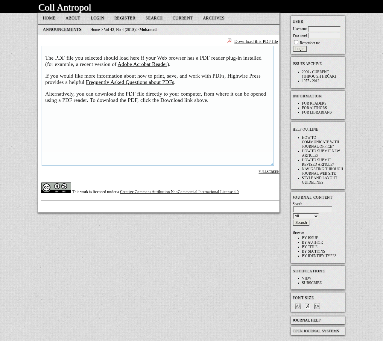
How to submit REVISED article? (318, 162)
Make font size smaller (298, 305)
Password (300, 35)
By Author (312, 242)
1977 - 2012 (310, 81)
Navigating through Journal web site (322, 171)
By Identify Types (319, 256)
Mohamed (147, 30)
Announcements (62, 29)
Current (183, 18)
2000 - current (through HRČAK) (319, 74)
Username (300, 29)
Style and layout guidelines (319, 180)
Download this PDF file (256, 41)
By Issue (310, 238)
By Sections (313, 251)
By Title (309, 247)
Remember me (310, 43)
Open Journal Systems (316, 331)
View (306, 278)
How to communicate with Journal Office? (320, 142)
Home (49, 18)
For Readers (314, 103)
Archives (213, 18)
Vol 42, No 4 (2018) (120, 30)
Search (153, 18)
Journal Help (306, 320)
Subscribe (312, 283)
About (73, 18)
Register (124, 18)
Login (97, 18)
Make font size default (308, 305)
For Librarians (317, 112)
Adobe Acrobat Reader (142, 64)
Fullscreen (269, 171)
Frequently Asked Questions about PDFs (130, 82)
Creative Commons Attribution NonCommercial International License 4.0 (179, 192)
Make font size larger (317, 305)
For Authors (314, 108)
